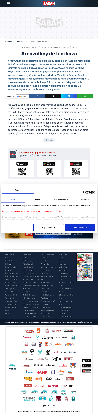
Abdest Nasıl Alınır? (48, 301)
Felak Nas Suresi (47, 286)
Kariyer (90, 322)
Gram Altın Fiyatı (11, 286)
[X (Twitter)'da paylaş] (53, 96)
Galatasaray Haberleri (31, 276)
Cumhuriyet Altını (11, 301)
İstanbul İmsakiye (11, 273)
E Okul (25, 258)
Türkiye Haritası (28, 310)
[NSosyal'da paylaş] (69, 96)
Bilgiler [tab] (37, 199)
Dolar (7, 310)
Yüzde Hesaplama (47, 255)
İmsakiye (8, 270)
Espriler (61, 258)
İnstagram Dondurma (48, 267)
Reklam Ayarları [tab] (61, 199)
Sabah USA (9, 322)
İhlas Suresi (63, 264)
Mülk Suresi (63, 267)
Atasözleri (44, 304)
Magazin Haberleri (29, 313)
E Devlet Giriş (28, 261)
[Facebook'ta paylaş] (37, 96)
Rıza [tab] (13, 199)
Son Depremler (28, 270)
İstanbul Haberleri (21, 41)
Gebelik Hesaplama (30, 295)
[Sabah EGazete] (85, 285)
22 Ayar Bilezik (10, 304)
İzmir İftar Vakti (10, 282)
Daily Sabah (18, 322)
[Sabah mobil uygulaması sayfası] (14, 154)
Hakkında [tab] (85, 199)
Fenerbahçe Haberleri (31, 279)
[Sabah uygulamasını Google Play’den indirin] (49, 168)
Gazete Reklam (44, 322)
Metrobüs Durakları (47, 295)
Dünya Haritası (46, 317)
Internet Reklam (56, 322)
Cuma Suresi (45, 258)
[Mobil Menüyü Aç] (8, 3)
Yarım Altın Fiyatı (11, 295)
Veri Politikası (10, 255)
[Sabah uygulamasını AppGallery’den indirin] (76, 168)
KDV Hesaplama (29, 298)
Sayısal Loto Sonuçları (31, 307)
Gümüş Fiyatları (10, 307)
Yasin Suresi (45, 261)
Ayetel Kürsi (45, 264)
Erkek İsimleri (46, 307)
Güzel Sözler (45, 270)
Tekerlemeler (63, 261)
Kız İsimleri (45, 313)
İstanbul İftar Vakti (11, 276)
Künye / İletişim (81, 322)
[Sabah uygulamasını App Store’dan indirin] (22, 168)
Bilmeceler (45, 273)
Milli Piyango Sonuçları (31, 304)
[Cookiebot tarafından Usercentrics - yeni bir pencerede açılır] (84, 192)
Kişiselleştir (47, 228)
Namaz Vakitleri (10, 267)
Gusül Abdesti (64, 273)
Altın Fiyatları (10, 289)
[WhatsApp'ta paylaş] (85, 96)
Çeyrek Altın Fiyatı (12, 292)
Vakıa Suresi (63, 255)
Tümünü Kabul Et (80, 228)
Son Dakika (9, 261)
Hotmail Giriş (45, 292)
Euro (7, 313)
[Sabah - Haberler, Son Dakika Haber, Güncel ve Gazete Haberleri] (49, 3)
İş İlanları (8, 258)
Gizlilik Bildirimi (69, 322)
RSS (25, 322)
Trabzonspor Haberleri (31, 286)
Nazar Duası (45, 282)
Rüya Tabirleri (28, 264)
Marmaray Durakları (65, 317)
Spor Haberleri (28, 273)
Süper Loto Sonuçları (30, 301)
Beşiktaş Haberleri (29, 282)
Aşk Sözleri (45, 298)
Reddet (18, 190)
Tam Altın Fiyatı (10, 298)
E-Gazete (30, 322)
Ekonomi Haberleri (29, 317)
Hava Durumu (28, 267)
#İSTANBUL (49, 140)
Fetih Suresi (45, 289)
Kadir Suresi (63, 270)
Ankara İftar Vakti (11, 279)
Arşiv (36, 322)
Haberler (8, 41)
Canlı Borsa (27, 255)
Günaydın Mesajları (65, 307)
